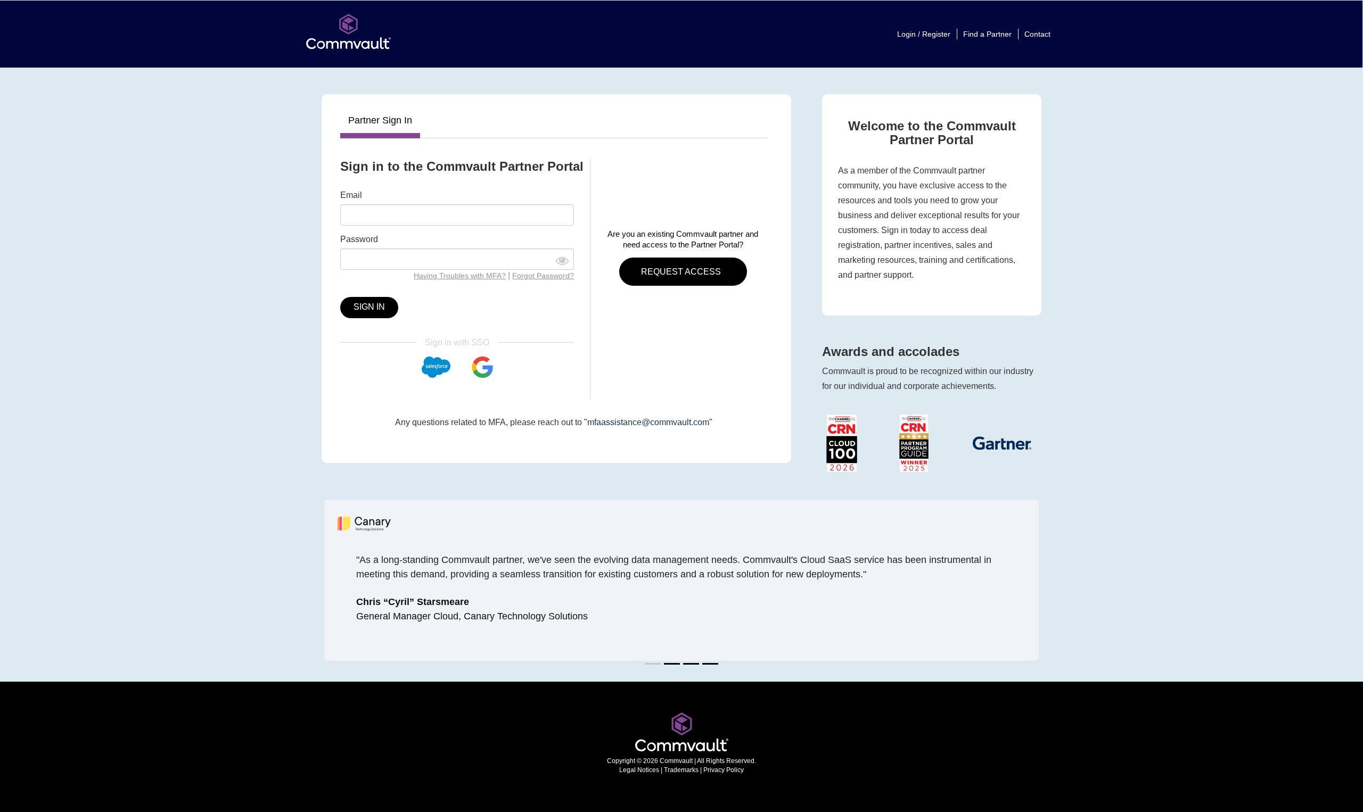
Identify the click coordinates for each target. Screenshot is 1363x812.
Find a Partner (987, 34)
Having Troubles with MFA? (460, 276)
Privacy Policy (723, 770)
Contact (1037, 34)
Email (351, 195)
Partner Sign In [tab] (380, 120)
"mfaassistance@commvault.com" (648, 422)
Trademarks (681, 770)
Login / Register (923, 34)
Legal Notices (639, 770)
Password (359, 239)
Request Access (682, 271)
